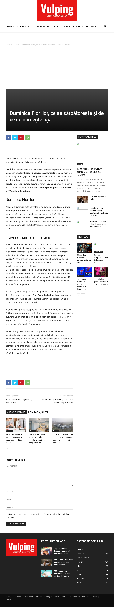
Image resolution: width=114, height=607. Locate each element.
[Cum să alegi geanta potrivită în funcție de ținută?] (101, 272)
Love (66, 26)
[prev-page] (7, 448)
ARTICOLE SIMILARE (16, 412)
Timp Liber (89, 26)
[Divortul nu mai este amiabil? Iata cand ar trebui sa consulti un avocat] (16, 425)
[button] (105, 26)
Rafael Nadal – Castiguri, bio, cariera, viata (19, 401)
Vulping (8, 596)
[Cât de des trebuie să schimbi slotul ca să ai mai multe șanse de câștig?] (84, 248)
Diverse (16, 44)
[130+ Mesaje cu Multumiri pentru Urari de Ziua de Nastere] (92, 154)
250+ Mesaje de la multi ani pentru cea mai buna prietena (63, 562)
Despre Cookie (60, 596)
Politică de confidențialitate (80, 596)
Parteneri (17, 596)
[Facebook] (8, 137)
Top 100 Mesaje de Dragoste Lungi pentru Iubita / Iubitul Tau (62, 551)
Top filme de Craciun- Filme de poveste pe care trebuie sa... (98, 224)
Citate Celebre (43, 26)
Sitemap (96, 596)
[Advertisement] (57, 38)
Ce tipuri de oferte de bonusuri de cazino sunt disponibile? (82, 284)
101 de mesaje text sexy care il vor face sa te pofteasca (57, 401)
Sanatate (76, 26)
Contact (9, 599)
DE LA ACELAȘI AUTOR (38, 412)
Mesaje (57, 26)
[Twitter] (15, 137)
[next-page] (11, 448)
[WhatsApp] (27, 137)
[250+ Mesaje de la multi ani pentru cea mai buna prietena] (46, 562)
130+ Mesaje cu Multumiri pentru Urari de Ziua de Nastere (90, 171)
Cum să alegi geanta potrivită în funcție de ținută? (101, 281)
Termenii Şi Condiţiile (43, 596)
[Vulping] (57, 10)
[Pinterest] (21, 137)
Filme (30, 26)
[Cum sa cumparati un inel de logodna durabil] (101, 248)
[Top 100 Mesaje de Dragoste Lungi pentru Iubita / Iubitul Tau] (46, 551)
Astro (9, 26)
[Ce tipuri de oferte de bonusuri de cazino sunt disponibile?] (84, 272)
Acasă (8, 44)
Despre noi (28, 596)
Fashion (20, 26)
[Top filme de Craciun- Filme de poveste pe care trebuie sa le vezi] (82, 224)
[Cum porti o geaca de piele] (82, 199)
